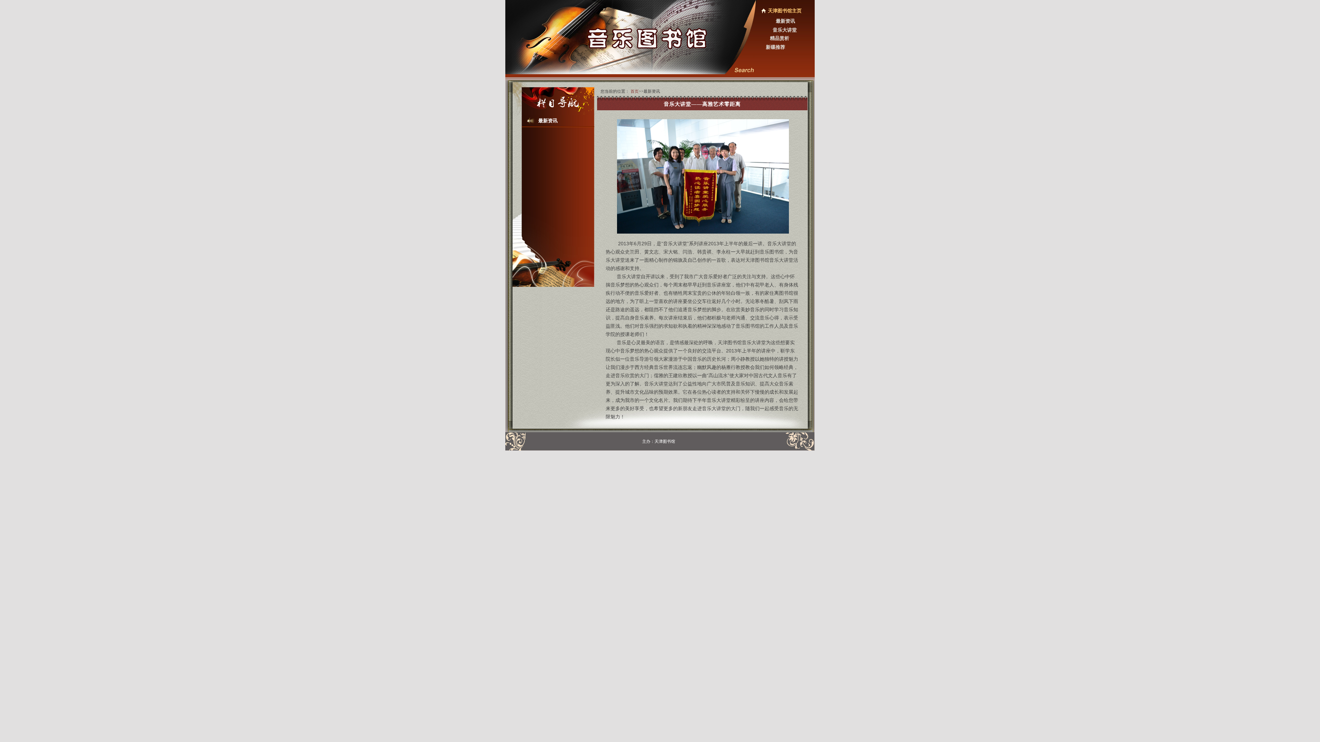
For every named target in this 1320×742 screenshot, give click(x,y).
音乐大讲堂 (785, 30)
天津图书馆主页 (785, 10)
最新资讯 (785, 21)
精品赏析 (779, 38)
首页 (634, 91)
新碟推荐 (775, 47)
